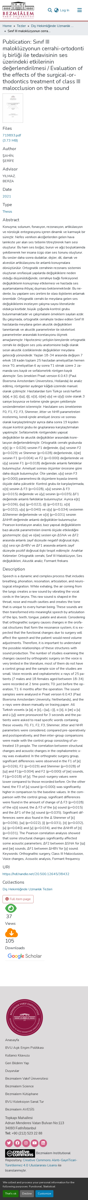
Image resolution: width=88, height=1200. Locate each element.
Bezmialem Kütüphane (21, 1094)
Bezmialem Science (19, 1086)
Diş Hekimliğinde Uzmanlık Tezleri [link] (52, 26)
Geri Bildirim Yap (17, 1063)
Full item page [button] (20, 899)
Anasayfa (12, 1040)
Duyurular (12, 1071)
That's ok (10, 1194)
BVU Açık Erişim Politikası (24, 1047)
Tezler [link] (21, 26)
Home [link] (7, 26)
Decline (27, 1194)
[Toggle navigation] (79, 10)
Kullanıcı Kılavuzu (17, 1055)
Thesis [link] (7, 211)
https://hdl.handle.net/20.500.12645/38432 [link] (36, 874)
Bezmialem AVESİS (19, 1109)
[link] (13, 138)
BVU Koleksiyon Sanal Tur (24, 1101)
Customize (44, 1194)
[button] (18, 10)
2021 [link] (7, 196)
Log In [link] (64, 10)
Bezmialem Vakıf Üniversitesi (26, 1078)
